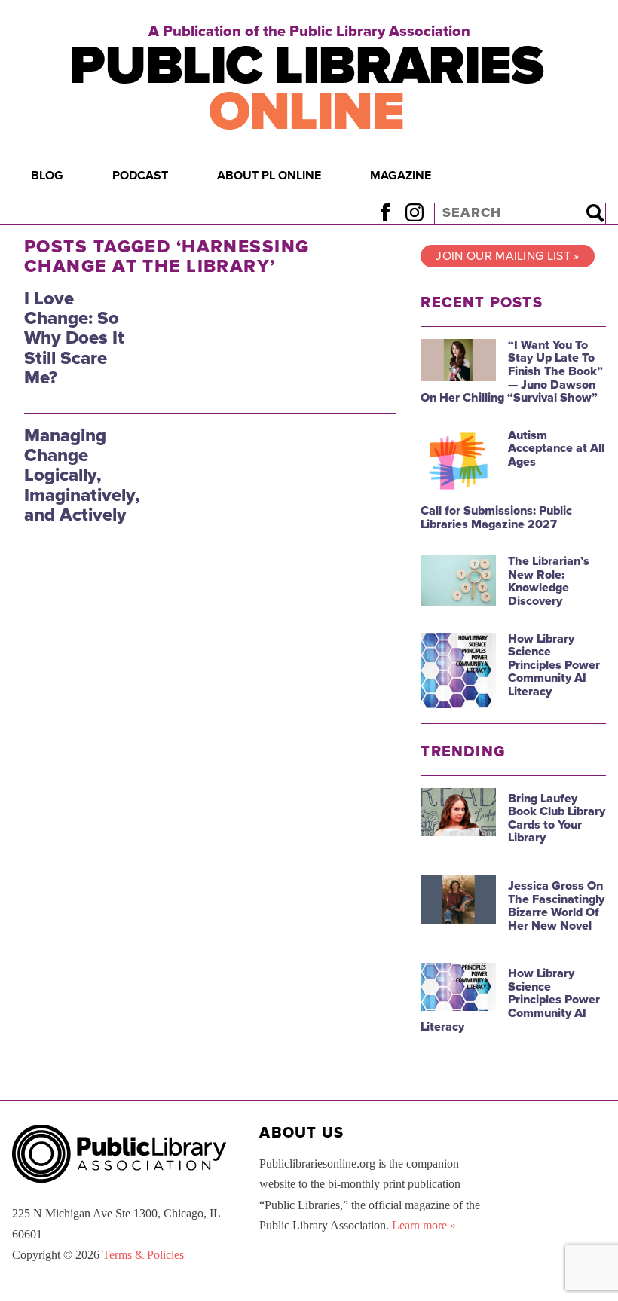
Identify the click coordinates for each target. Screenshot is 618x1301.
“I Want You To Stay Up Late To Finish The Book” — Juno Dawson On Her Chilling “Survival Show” (512, 371)
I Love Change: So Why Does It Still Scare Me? (74, 338)
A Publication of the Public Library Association (309, 31)
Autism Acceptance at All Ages (556, 448)
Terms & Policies (143, 1254)
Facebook (384, 212)
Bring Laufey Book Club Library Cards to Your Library (556, 818)
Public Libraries (306, 89)
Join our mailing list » (507, 256)
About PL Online (269, 175)
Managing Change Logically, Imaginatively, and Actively (81, 476)
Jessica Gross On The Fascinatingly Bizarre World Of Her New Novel (556, 905)
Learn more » (424, 1225)
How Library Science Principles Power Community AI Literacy (554, 665)
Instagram (414, 212)
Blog (47, 175)
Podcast (140, 175)
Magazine (400, 175)
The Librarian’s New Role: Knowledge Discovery (548, 581)
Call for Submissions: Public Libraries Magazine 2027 (496, 517)
